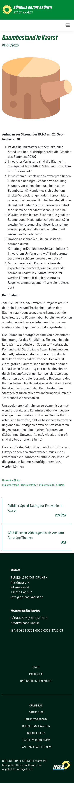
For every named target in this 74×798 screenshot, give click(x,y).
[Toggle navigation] (68, 25)
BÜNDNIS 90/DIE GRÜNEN (32, 7)
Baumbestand (11, 485)
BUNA (60, 485)
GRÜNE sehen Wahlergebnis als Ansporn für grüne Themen (37, 537)
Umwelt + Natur (11, 480)
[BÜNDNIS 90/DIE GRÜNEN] (7, 9)
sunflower (30, 765)
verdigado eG (24, 769)
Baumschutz (47, 485)
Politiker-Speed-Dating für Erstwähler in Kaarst (37, 510)
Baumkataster (30, 485)
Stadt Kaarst (23, 12)
